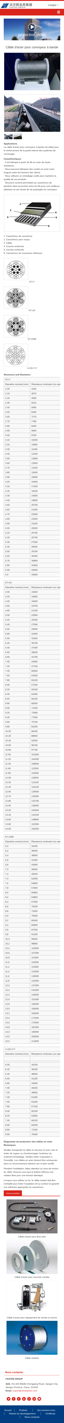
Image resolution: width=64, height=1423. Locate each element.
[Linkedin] (24, 1399)
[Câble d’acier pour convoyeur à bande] (8, 136)
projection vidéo (32, 34)
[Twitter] (8, 1399)
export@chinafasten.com (25, 1390)
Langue (52, 5)
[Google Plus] (19, 1399)
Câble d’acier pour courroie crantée (32, 1277)
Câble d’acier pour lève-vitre (32, 1236)
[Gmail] (29, 1399)
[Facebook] (14, 1399)
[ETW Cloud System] (39, 1399)
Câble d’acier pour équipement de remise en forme (32, 1317)
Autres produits (13, 1193)
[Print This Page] (34, 1399)
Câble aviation (32, 1358)
